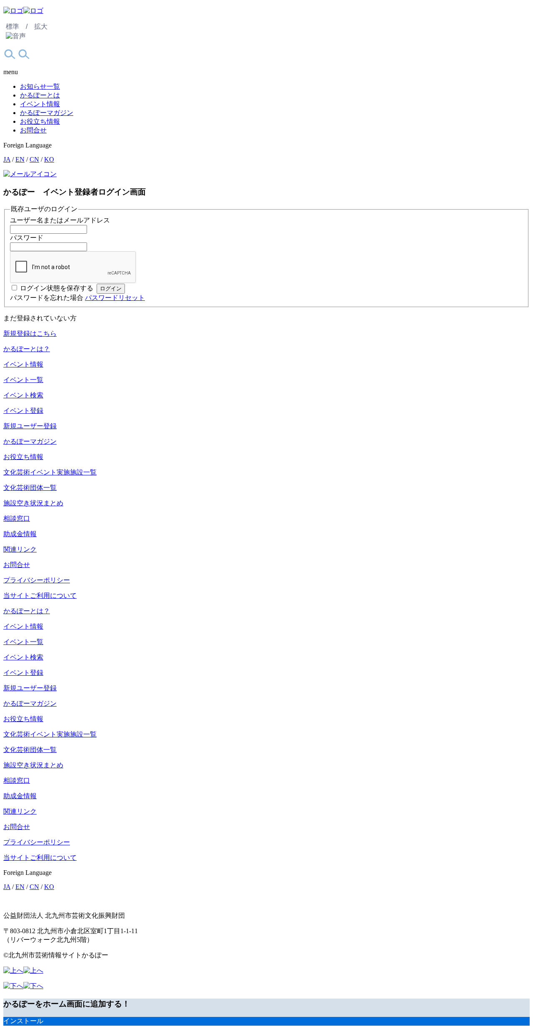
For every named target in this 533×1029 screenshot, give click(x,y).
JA (6, 159)
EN (20, 159)
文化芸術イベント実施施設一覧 (50, 472)
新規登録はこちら (30, 333)
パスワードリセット (115, 297)
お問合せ (33, 130)
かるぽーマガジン (46, 112)
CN (34, 159)
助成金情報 (20, 533)
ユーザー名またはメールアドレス (60, 220)
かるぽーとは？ (26, 348)
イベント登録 (23, 410)
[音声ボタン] (15, 36)
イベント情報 (40, 103)
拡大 (40, 26)
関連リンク (20, 549)
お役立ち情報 (40, 121)
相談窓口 (16, 518)
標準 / (16, 26)
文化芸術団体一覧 (30, 487)
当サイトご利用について (40, 595)
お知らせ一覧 (40, 86)
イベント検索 (23, 395)
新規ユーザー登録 (30, 426)
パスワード (26, 237)
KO (49, 159)
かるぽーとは (40, 95)
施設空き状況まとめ (33, 503)
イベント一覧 (23, 379)
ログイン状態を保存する (56, 288)
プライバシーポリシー (36, 580)
